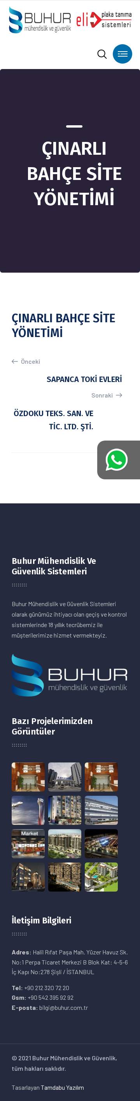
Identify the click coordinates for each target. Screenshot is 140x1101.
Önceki (30, 361)
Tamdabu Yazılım (62, 1087)
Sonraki (102, 395)
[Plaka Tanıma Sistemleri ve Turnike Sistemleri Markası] (70, 18)
